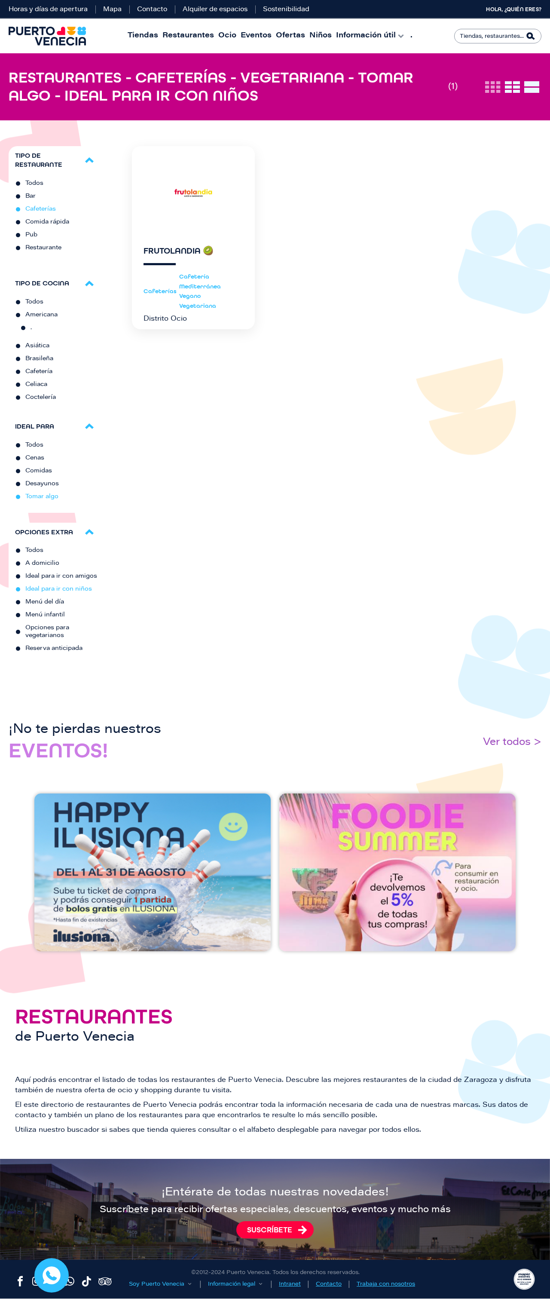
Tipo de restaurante (38, 160)
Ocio (227, 36)
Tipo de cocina (42, 283)
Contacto (152, 9)
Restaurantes (188, 36)
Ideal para (34, 426)
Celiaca (36, 385)
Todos (34, 184)
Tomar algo (41, 497)
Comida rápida (47, 222)
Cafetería (38, 372)
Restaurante (43, 248)
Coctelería (40, 398)
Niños (320, 36)
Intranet (290, 1284)
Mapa (112, 9)
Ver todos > (512, 743)
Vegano (190, 296)
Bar (30, 196)
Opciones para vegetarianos (47, 632)
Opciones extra (44, 532)
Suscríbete (269, 1230)
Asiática (37, 346)
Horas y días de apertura (48, 9)
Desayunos (42, 484)
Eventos (256, 36)
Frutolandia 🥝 (179, 251)
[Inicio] (47, 36)
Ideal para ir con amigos (61, 576)
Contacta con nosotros (51, 1275)
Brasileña (39, 359)
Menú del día (44, 602)
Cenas (34, 458)
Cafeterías (40, 209)
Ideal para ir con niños (58, 589)
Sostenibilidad (286, 9)
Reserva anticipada (53, 649)
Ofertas (290, 36)
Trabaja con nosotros (386, 1284)
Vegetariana (197, 305)
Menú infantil (45, 615)
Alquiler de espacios (215, 9)
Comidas (38, 471)
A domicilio (42, 564)
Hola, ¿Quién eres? (513, 9)
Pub (31, 235)
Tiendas (143, 36)
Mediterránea (200, 286)
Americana (41, 315)
